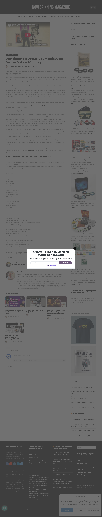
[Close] (74, 248)
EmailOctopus (54, 265)
